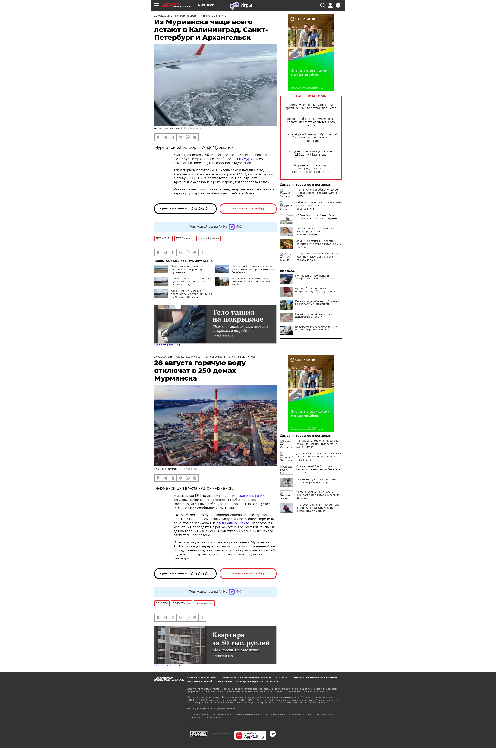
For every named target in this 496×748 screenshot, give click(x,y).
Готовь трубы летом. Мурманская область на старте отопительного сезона (311, 122)
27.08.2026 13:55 (163, 356)
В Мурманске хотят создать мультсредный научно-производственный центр (310, 169)
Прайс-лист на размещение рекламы (314, 677)
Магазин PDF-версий (199, 681)
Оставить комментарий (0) (248, 208)
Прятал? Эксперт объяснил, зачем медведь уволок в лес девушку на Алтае (317, 192)
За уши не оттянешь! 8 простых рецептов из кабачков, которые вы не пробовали (319, 243)
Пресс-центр (224, 681)
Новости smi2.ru (167, 345)
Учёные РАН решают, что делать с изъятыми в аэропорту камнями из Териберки (253, 269)
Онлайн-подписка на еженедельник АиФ (246, 677)
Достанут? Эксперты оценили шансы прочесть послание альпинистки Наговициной (318, 456)
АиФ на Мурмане (191, 128)
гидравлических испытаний (241, 496)
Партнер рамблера (221, 733)
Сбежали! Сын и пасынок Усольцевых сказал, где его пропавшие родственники (319, 205)
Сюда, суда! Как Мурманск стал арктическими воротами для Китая (311, 106)
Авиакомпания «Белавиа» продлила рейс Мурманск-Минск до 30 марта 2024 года (191, 293)
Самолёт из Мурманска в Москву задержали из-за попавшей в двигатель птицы (191, 281)
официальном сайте (232, 523)
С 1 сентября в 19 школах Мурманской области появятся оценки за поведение (311, 138)
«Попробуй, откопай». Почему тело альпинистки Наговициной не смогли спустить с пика (317, 507)
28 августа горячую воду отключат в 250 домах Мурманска (311, 153)
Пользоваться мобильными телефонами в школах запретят (314, 277)
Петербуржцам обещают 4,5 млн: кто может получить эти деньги (317, 302)
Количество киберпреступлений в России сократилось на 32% (316, 328)
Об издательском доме (201, 677)
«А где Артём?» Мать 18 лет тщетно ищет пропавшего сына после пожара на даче (317, 256)
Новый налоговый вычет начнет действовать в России (314, 315)
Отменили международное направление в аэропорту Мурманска (187, 269)
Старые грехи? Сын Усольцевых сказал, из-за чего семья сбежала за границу (318, 469)
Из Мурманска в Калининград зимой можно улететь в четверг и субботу (252, 281)
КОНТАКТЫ (281, 677)
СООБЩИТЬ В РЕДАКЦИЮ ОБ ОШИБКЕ (257, 681)
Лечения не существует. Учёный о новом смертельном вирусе (316, 481)
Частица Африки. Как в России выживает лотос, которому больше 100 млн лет (317, 495)
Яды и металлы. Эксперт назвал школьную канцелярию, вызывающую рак (315, 231)
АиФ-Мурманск (187, 468)
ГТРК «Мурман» (245, 159)
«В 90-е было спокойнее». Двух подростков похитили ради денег (316, 217)
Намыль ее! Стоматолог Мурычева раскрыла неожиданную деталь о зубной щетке (317, 443)
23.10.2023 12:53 (163, 15)
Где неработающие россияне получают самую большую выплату (316, 290)
